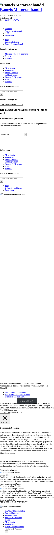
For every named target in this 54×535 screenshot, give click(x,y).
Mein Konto (10, 68)
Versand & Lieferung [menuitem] (13, 518)
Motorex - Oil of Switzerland (16, 54)
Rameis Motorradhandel (21, 9)
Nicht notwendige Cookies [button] (10, 486)
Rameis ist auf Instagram (14, 397)
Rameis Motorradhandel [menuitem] (14, 527)
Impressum (9, 35)
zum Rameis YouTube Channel (17, 394)
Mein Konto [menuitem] (10, 522)
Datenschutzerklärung (13, 188)
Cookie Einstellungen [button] (9, 412)
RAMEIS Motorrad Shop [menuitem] (15, 511)
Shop (7, 40)
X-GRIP (8, 58)
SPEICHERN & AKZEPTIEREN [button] (14, 502)
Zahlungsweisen (11, 75)
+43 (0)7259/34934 (11, 20)
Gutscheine (9, 56)
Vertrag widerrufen (27, 401)
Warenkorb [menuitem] (9, 524)
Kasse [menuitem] (7, 520)
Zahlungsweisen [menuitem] (11, 515)
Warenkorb (9, 70)
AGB (7, 33)
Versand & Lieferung (13, 31)
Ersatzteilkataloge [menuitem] (12, 513)
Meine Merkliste (11, 73)
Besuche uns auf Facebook (15, 392)
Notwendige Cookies (11, 473)
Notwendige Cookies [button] (8, 470)
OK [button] (20, 412)
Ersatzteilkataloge (12, 42)
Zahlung (8, 29)
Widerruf (8, 82)
